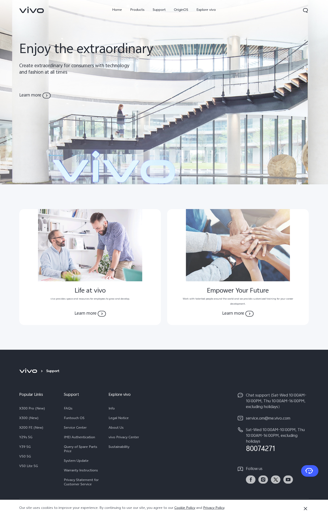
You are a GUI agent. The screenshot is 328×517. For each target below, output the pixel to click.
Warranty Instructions (81, 471)
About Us (116, 428)
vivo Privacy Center (124, 438)
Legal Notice (119, 418)
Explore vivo (206, 10)
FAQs (68, 409)
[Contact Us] (309, 471)
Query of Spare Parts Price (80, 449)
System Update (76, 461)
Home (117, 10)
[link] (31, 9)
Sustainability (119, 447)
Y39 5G (25, 447)
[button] (305, 10)
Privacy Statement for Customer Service (81, 482)
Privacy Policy (213, 508)
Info (112, 409)
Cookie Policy (184, 508)
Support (159, 10)
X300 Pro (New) (32, 409)
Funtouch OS (74, 418)
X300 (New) (29, 418)
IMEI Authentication (79, 438)
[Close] (305, 508)
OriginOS (181, 10)
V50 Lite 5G (28, 466)
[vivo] (29, 371)
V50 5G (25, 457)
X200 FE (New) (31, 428)
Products (137, 10)
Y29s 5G (25, 438)
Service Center (75, 428)
